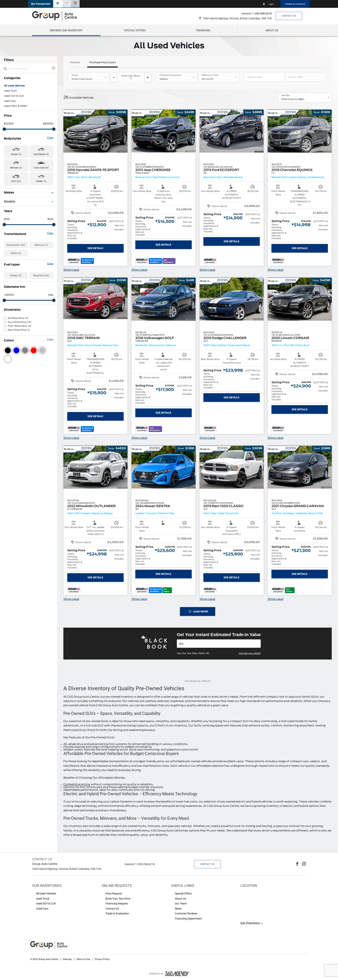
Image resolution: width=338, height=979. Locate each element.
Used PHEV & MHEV (16, 106)
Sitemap (67, 959)
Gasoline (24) (41, 275)
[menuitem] (66, 30)
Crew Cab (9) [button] (41, 168)
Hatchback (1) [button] (41, 154)
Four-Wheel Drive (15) (19, 322)
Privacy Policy (102, 959)
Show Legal (71, 270)
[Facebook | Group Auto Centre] (297, 864)
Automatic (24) (16, 245)
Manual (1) (41, 245)
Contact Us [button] (289, 15)
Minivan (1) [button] (16, 168)
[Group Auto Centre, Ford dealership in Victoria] (56, 16)
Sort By (285, 95)
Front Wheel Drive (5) (19, 326)
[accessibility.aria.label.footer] (177, 973)
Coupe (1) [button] (16, 154)
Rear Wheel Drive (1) (19, 330)
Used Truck (10, 91)
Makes (9, 192)
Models (9, 201)
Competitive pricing (76, 784)
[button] (40, 4)
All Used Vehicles (14, 86)
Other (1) (16, 253)
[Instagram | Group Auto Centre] (304, 864)
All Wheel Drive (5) (18, 318)
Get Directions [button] (250, 923)
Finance (75, 62)
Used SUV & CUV (14, 96)
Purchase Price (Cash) (102, 62)
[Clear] (53, 68)
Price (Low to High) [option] (292, 99)
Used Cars (10, 101)
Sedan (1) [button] (41, 181)
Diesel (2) (16, 275)
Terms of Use (83, 959)
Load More (200, 611)
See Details (95, 248)
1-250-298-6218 (262, 13)
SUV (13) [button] (16, 181)
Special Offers (135, 30)
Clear (50, 138)
